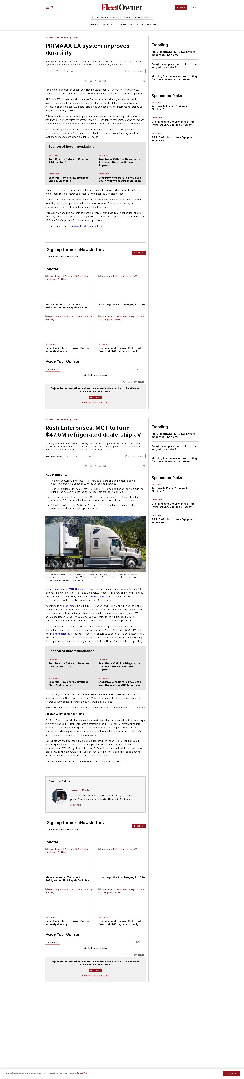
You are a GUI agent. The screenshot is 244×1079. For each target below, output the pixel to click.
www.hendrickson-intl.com (88, 226)
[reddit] (100, 80)
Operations (92, 24)
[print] (144, 80)
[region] (95, 375)
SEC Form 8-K (71, 606)
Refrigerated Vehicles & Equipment (62, 38)
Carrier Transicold (98, 596)
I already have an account (95, 402)
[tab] (52, 369)
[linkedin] (91, 80)
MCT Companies (78, 589)
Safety (139, 24)
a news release (61, 633)
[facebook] (86, 80)
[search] (52, 8)
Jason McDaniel (53, 456)
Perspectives (125, 24)
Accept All (231, 1074)
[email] (104, 80)
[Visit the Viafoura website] (138, 382)
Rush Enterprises (54, 589)
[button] (47, 8)
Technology (108, 24)
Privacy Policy (82, 1073)
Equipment (152, 24)
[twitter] (95, 80)
